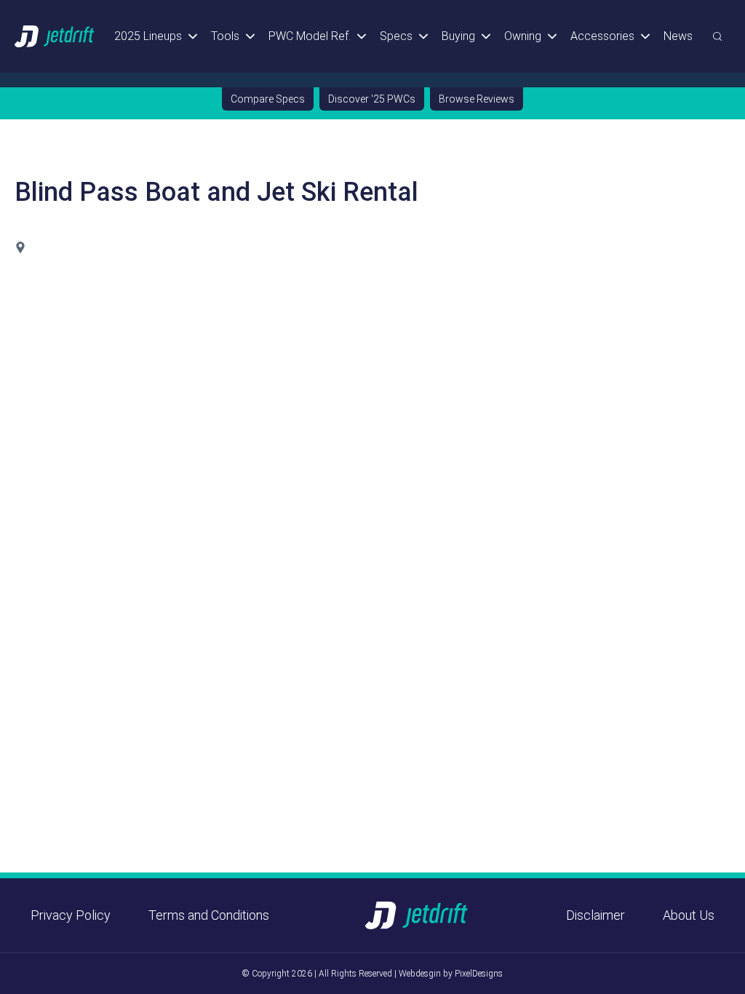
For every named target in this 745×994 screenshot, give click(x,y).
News (678, 36)
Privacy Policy (71, 915)
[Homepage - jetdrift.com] (55, 36)
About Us (688, 915)
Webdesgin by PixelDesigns (451, 974)
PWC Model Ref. (309, 36)
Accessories (602, 36)
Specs (396, 36)
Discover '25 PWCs (371, 99)
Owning (522, 36)
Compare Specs (268, 99)
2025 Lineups (148, 36)
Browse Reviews (476, 99)
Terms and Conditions (208, 915)
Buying (458, 36)
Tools (225, 36)
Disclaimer (595, 915)
